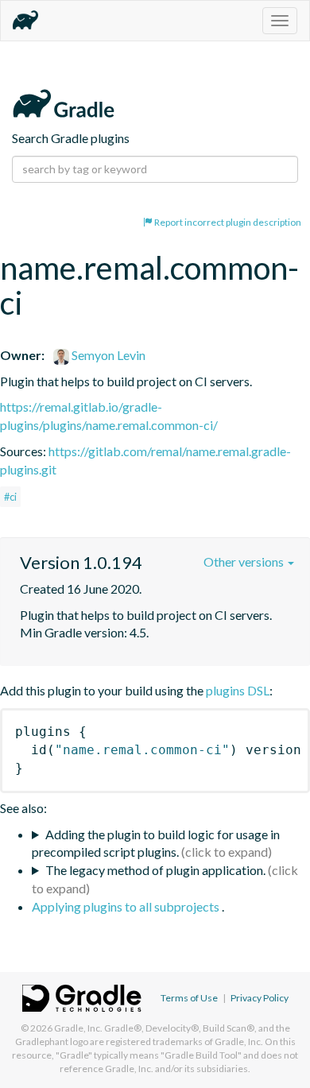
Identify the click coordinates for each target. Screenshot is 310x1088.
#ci (10, 496)
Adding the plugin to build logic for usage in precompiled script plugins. (156, 843)
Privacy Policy (260, 998)
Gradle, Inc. (78, 1028)
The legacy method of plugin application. (155, 869)
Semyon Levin (107, 354)
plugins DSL (237, 690)
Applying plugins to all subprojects (127, 906)
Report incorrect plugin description (227, 222)
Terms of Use (189, 998)
